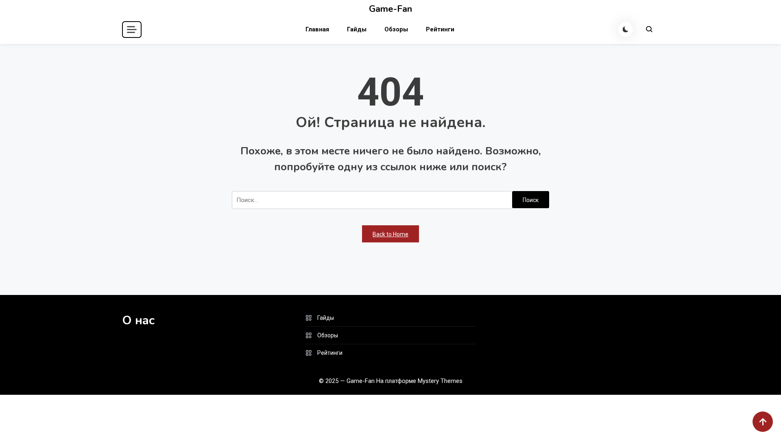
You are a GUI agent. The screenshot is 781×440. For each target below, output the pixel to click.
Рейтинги (440, 29)
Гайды (357, 29)
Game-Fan (390, 8)
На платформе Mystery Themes (419, 381)
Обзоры (396, 29)
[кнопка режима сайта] (625, 29)
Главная (317, 29)
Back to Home (390, 234)
